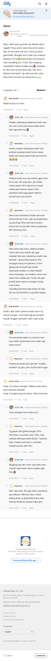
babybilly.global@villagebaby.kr (16, 606)
